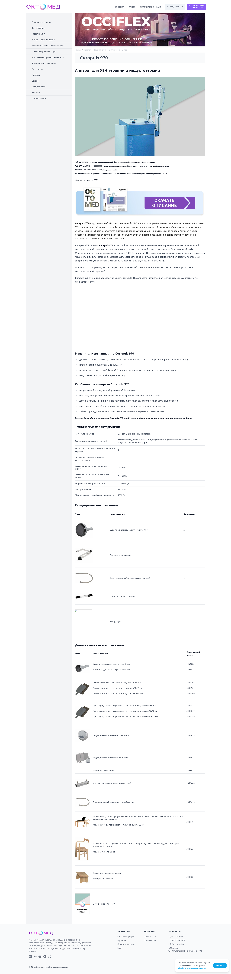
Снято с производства (118, 50)
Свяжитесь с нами (150, 6)
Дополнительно (39, 98)
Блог (119, 948)
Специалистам (38, 86)
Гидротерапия (38, 34)
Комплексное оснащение (44, 63)
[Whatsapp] (49, 956)
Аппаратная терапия (41, 22)
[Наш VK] (30, 956)
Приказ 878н (150, 940)
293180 (85, 162)
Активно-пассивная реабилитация (48, 45)
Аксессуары (37, 69)
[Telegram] (44, 956)
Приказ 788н (150, 936)
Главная (119, 6)
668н (115, 170)
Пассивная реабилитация (44, 51)
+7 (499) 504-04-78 (176, 940)
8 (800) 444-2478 (175, 936)
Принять (220, 965)
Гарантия (121, 940)
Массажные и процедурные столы (48, 57)
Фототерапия (38, 28)
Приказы (36, 75)
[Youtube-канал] (39, 956)
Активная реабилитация (43, 39)
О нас (132, 6)
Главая (78, 50)
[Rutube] (35, 956)
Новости (36, 92)
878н (109, 170)
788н (104, 170)
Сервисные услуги (125, 936)
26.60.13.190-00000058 (92, 166)
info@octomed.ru (176, 944)
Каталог (87, 50)
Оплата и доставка (126, 944)
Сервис (35, 81)
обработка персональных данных (192, 968)
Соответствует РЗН (86, 180)
